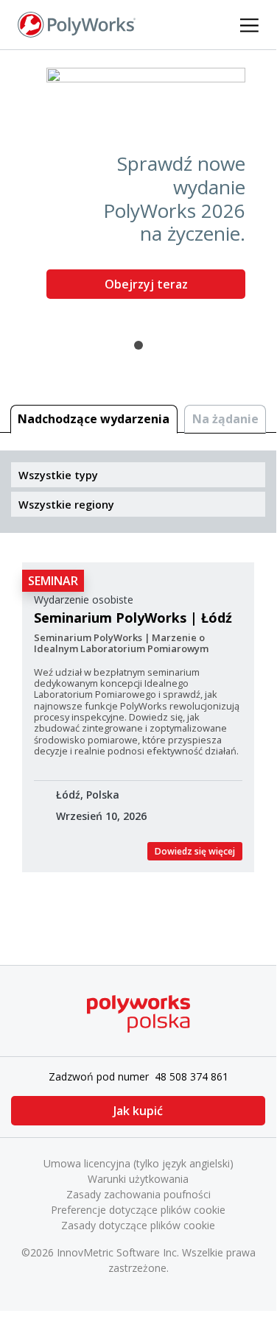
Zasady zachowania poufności (138, 1194)
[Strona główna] (77, 23)
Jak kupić (138, 1111)
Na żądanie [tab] (225, 419)
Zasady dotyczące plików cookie (138, 1225)
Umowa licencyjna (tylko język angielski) (138, 1163)
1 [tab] (138, 345)
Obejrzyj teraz (146, 284)
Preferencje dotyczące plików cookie (138, 1210)
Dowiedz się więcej (195, 851)
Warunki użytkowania (138, 1179)
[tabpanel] (138, 189)
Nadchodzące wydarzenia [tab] (93, 419)
